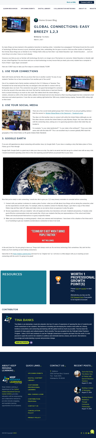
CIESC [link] (15, 433)
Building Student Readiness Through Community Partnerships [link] (87, 402)
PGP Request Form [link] (77, 297)
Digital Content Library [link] (35, 379)
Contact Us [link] (33, 406)
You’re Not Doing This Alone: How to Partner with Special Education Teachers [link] (87, 376)
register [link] (83, 289)
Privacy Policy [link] (34, 417)
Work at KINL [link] (71, 2)
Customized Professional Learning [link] (34, 387)
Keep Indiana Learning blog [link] (22, 254)
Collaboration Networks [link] (64, 8)
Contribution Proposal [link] (34, 400)
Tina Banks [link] (24, 320)
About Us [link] (82, 8)
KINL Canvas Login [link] (35, 394)
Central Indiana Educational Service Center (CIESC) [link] (11, 391)
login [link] (77, 289)
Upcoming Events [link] (28, 8)
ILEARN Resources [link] (10, 8)
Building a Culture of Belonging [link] (87, 389)
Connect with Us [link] (86, 2)
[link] (92, 431)
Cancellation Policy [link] (34, 412)
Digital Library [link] (44, 8)
